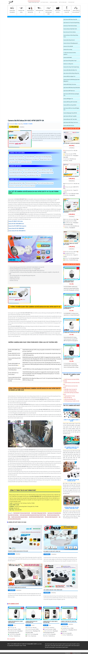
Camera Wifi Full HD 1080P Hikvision (16, 169)
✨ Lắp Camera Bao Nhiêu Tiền (69, 399)
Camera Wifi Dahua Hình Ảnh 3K (15, 172)
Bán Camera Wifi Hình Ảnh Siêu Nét (30, 172)
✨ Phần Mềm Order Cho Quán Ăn (70, 389)
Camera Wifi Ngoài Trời (68, 98)
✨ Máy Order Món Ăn (67, 397)
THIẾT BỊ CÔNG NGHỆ (62, 2)
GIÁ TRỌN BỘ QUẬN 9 (44, 2)
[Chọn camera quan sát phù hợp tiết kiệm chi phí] (79, 11)
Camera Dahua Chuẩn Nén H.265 (70, 28)
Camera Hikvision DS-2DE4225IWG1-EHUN (69, 359)
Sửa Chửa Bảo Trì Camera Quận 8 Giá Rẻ (21, 513)
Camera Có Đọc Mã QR (68, 46)
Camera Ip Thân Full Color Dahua (70, 25)
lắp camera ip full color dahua (70, 32)
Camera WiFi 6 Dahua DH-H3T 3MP (71, 332)
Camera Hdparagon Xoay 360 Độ (70, 112)
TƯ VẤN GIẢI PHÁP (71, 2)
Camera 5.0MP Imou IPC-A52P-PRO (68, 621)
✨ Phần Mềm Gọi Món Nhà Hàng (69, 390)
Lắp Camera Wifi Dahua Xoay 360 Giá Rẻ (72, 87)
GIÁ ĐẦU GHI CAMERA (53, 2)
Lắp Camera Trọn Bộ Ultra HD (15, 185)
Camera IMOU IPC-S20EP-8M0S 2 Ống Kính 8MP (50, 622)
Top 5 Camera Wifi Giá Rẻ (29, 156)
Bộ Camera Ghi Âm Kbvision (31, 183)
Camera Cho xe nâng (68, 49)
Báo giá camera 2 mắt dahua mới (32, 159)
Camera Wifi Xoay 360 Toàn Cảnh (70, 101)
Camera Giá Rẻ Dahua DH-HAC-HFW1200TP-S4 (26, 120)
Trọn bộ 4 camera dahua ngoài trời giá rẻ (18, 551)
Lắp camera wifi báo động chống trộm (71, 73)
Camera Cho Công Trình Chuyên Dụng (71, 66)
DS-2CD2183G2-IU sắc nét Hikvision (70, 212)
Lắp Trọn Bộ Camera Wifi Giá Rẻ (28, 185)
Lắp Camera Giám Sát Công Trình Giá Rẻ (53, 589)
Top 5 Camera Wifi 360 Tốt (14, 162)
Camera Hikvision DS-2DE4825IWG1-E (69, 308)
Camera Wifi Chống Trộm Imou (70, 84)
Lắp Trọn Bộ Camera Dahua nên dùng (45, 183)
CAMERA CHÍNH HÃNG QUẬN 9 (33, 2)
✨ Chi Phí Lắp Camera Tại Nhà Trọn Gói (71, 401)
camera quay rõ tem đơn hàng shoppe (43, 156)
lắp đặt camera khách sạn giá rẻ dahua (20, 517)
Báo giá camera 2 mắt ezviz (46, 159)
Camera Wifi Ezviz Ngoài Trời (69, 76)
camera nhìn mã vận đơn (26, 162)
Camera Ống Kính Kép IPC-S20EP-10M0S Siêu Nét (15, 622)
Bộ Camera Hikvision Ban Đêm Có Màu (17, 183)
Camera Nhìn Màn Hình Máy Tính (70, 70)
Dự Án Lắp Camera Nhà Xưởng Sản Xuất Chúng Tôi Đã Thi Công (33, 515)
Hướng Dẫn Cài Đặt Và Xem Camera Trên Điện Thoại (71, 508)
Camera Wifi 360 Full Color (69, 125)
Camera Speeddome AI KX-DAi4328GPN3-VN (32, 622)
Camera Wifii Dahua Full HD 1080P (45, 169)
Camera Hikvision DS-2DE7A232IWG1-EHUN (69, 281)
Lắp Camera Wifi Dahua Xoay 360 (70, 19)
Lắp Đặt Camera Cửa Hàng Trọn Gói (36, 517)
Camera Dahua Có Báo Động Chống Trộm (71, 36)
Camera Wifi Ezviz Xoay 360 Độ (31, 169)
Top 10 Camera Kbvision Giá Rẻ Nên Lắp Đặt (71, 480)
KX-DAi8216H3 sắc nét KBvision (71, 176)
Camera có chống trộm (68, 63)
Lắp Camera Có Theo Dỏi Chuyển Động (71, 22)
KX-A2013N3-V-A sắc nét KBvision (71, 143)
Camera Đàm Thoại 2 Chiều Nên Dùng (16, 159)
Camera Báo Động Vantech (69, 40)
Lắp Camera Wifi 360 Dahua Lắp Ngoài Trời (71, 94)
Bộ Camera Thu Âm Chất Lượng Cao (52, 551)
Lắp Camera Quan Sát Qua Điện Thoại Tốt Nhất (71, 448)
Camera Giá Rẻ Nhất (68, 57)
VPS (71, 653)
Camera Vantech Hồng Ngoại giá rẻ (71, 43)
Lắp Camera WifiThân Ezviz (69, 90)
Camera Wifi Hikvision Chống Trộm (34, 175)
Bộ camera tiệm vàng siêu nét (51, 517)
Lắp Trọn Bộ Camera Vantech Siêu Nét (17, 587)
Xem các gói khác (11, 638)
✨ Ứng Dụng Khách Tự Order (69, 396)
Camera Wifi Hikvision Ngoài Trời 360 (45, 172)
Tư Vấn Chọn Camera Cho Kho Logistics (70, 53)
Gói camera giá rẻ (13, 603)
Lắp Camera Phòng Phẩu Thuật (70, 60)
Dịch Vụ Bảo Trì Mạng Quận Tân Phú (38, 513)
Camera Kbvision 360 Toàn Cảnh (70, 119)
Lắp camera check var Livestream (16, 156)
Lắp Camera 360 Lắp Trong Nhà (70, 116)
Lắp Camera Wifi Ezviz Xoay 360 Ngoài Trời (71, 109)
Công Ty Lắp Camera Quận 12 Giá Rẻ (71, 420)
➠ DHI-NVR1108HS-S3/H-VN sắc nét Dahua (71, 244)
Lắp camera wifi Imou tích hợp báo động (17, 175)
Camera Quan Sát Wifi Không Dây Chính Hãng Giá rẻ (72, 80)
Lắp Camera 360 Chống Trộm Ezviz (71, 122)
